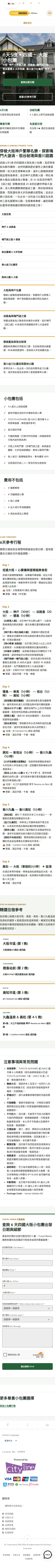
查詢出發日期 (27, 82)
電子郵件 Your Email (10, 1259)
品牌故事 (9, 1525)
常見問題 (9, 1513)
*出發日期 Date (9, 1293)
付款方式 (9, 1517)
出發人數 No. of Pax (10, 1281)
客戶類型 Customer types (13, 1315)
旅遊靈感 (9, 1521)
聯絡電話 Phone (9, 1270)
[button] (47, 1554)
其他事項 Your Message (11, 1326)
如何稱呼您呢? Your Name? (13, 1247)
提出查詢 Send (27, 1366)
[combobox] (27, 1308)
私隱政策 (9, 1532)
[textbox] (24, 1308)
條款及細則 (10, 1528)
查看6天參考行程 (27, 96)
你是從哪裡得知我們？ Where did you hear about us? (23, 1304)
